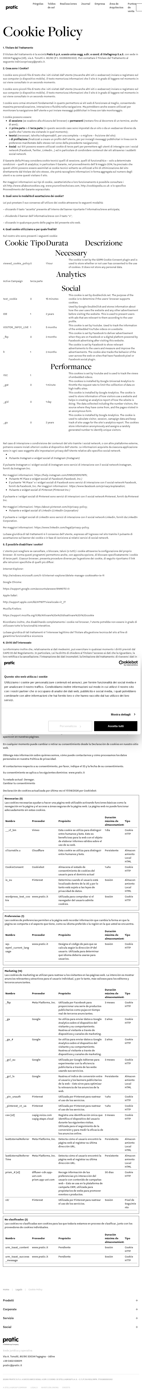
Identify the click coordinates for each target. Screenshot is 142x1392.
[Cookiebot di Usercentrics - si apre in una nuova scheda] (121, 663)
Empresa (100, 3)
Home (6, 1289)
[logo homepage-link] (12, 7)
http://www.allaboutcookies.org (25, 185)
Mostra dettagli (121, 714)
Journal (85, 3)
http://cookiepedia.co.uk (95, 185)
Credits (66, 1387)
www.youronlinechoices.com (63, 185)
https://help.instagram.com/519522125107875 (60, 475)
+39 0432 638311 (12, 1360)
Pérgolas (38, 3)
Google (36, 1019)
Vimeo (35, 830)
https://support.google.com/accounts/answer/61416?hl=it (36, 588)
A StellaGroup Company (15, 1387)
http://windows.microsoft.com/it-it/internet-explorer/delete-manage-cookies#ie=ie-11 (53, 575)
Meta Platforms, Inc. (44, 1002)
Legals (19, 1289)
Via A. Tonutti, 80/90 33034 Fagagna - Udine (29, 1356)
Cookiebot (90, 790)
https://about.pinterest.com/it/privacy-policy (60, 506)
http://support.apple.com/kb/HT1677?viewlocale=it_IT (34, 602)
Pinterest (37, 880)
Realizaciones (68, 3)
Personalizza (68, 726)
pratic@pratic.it (12, 1365)
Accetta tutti (116, 726)
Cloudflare (38, 850)
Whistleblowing (49, 1387)
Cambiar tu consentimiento (19, 783)
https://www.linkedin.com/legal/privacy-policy (61, 527)
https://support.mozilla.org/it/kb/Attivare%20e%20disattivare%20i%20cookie (48, 615)
